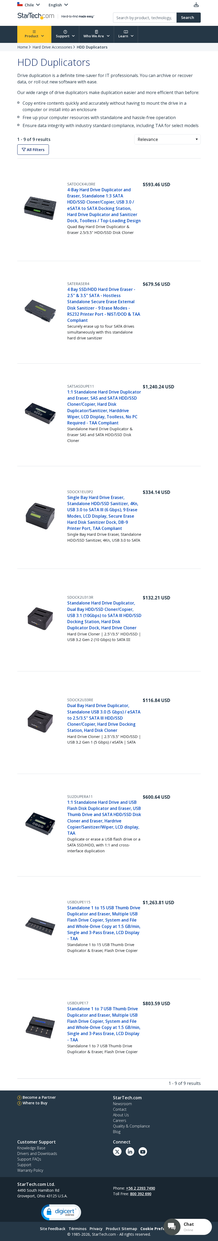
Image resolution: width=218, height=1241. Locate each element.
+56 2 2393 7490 (140, 1188)
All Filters (35, 149)
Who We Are (94, 36)
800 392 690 (140, 1193)
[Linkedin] (130, 1151)
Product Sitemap (121, 1228)
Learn (123, 36)
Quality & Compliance (131, 1126)
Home (22, 47)
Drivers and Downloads (37, 1153)
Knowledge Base (31, 1147)
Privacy (96, 1228)
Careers (119, 1120)
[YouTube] (143, 1151)
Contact (120, 1109)
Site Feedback (52, 1228)
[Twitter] (117, 1151)
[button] (196, 139)
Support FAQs (29, 1159)
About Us (121, 1114)
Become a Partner (39, 1097)
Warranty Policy (30, 1170)
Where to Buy (35, 1102)
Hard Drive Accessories (52, 47)
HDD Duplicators (92, 47)
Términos (77, 1228)
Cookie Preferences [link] (159, 1228)
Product (32, 36)
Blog (116, 1131)
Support (63, 36)
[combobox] (167, 139)
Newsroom (122, 1103)
